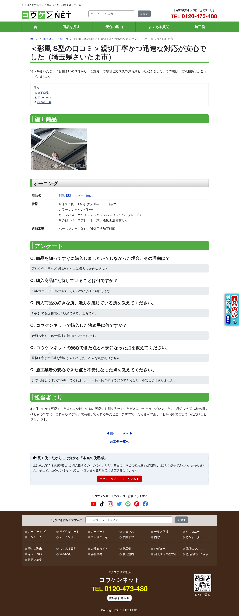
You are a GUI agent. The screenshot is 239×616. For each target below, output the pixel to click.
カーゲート (98, 531)
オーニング (66, 537)
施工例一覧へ (119, 441)
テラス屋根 (161, 531)
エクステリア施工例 (55, 39)
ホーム (34, 39)
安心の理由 (114, 26)
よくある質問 (158, 26)
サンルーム (35, 537)
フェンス (128, 531)
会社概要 (96, 554)
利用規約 (128, 554)
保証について (194, 548)
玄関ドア (128, 537)
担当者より (44, 102)
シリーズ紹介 (83, 196)
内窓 (157, 537)
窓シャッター (194, 537)
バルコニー (193, 531)
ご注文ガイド (99, 548)
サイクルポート (69, 531)
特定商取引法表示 (197, 554)
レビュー (159, 548)
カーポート (35, 531)
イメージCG (35, 554)
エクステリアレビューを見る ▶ (119, 479)
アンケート (44, 97)
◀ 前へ (111, 433)
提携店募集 (35, 560)
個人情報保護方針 (165, 554)
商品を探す (71, 26)
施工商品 (43, 93)
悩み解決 (65, 554)
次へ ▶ (128, 433)
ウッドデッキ (99, 537)
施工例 (200, 26)
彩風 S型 (65, 195)
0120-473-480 (194, 16)
